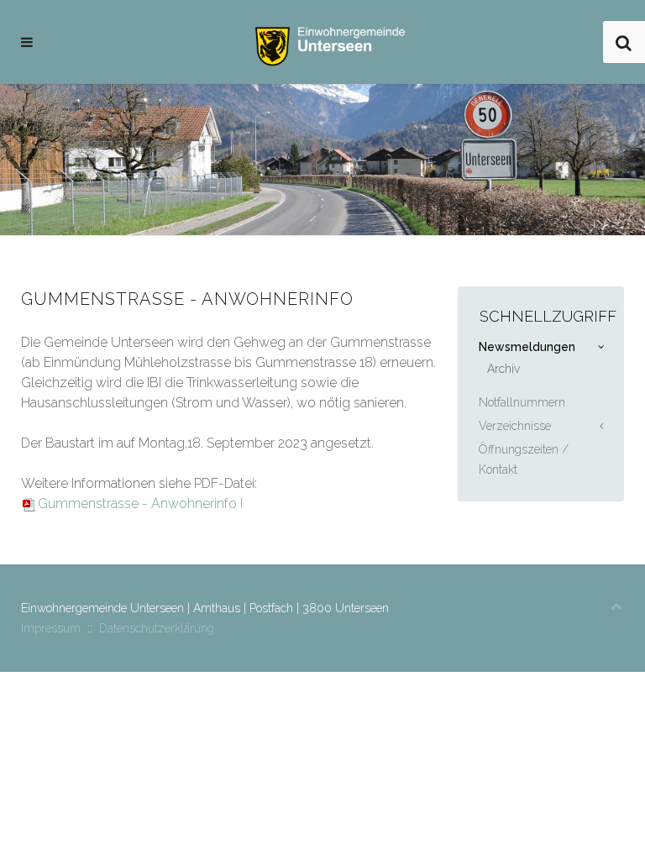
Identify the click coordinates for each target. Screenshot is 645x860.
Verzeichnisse (515, 426)
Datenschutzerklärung (156, 628)
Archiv (503, 368)
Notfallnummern (522, 402)
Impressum (51, 628)
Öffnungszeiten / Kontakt (524, 459)
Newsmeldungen (527, 347)
